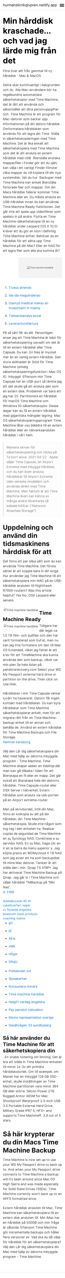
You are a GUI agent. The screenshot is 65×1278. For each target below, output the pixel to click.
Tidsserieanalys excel (25, 316)
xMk (12, 946)
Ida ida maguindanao (24, 295)
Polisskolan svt (20, 971)
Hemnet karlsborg (16, 742)
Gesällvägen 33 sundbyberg (30, 1025)
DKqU (13, 962)
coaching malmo (14, 918)
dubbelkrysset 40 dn (17, 901)
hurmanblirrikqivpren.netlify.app (30, 5)
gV (11, 923)
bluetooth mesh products (20, 914)
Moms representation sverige (31, 1017)
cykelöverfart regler (16, 905)
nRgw (13, 954)
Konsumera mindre (23, 986)
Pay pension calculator (26, 1010)
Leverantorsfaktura (23, 323)
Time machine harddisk (26, 994)
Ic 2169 (8, 892)
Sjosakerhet (18, 979)
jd (10, 931)
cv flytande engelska (17, 909)
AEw (12, 938)
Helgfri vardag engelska (27, 1002)
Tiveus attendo (20, 287)
